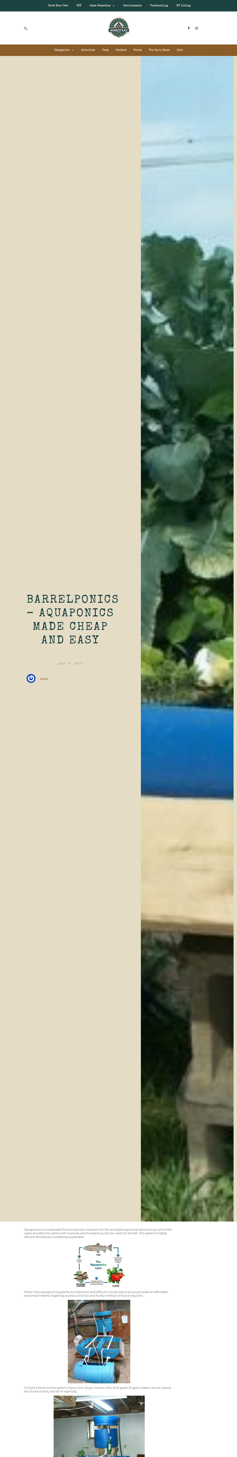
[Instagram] (196, 28)
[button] (25, 28)
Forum (137, 50)
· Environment (132, 5)
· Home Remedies (99, 5)
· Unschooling (158, 5)
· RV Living (183, 5)
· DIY (78, 5)
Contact (121, 50)
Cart (180, 50)
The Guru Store (159, 50)
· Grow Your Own (57, 5)
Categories (62, 50)
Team (105, 50)
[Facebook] (188, 28)
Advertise (88, 50)
